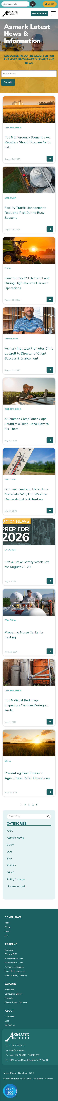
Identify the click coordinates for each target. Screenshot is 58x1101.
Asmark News (11, 338)
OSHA (18, 127)
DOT (7, 127)
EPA (12, 127)
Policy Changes (16, 879)
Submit (8, 82)
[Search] (33, 4)
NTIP (32, 1073)
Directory (22, 1073)
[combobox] (15, 4)
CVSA (7, 549)
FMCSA (11, 865)
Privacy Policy (9, 1073)
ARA (10, 831)
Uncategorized (16, 886)
